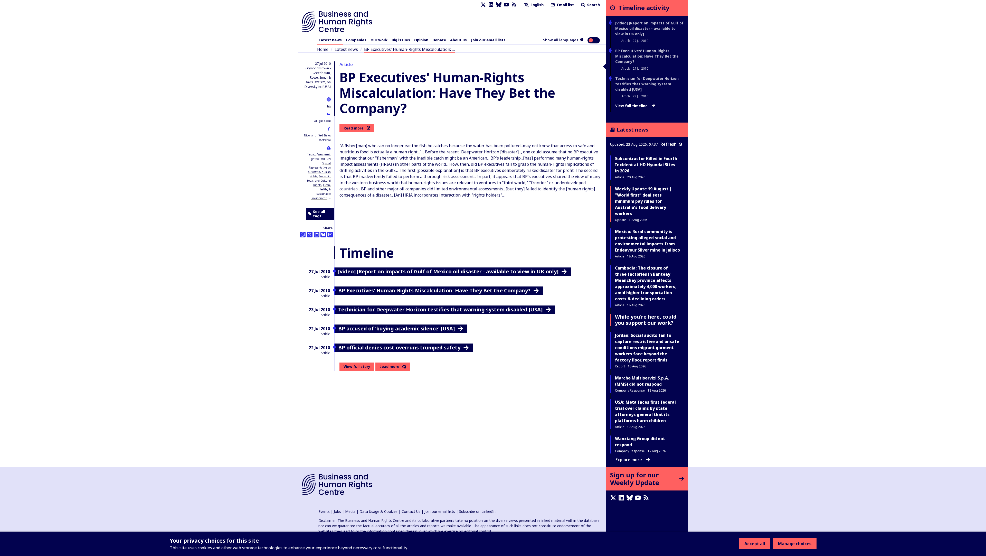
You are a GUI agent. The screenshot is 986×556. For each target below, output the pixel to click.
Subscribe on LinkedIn (477, 511)
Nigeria (308, 135)
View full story (357, 366)
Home (322, 49)
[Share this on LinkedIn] (316, 234)
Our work (379, 40)
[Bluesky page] (499, 4)
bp (329, 106)
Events (324, 511)
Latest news (330, 40)
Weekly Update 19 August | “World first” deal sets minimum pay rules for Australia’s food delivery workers (643, 201)
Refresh (668, 144)
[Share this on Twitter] (309, 234)
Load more (389, 366)
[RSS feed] (514, 4)
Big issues (401, 40)
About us (458, 40)
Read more (354, 128)
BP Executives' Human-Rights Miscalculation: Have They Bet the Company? (647, 56)
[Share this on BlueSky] (323, 234)
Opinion (421, 40)
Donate (439, 40)
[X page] (483, 4)
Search (593, 4)
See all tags (319, 214)
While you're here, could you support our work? (646, 319)
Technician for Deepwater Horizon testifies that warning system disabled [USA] (647, 84)
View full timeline (632, 106)
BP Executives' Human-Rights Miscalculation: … (409, 49)
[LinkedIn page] (491, 4)
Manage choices (794, 543)
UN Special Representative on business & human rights (319, 167)
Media (350, 511)
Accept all (754, 543)
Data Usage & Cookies (378, 511)
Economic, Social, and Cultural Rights (319, 180)
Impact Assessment (319, 154)
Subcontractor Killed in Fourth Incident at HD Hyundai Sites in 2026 (646, 165)
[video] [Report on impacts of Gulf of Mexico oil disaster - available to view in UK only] (649, 28)
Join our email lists (488, 40)
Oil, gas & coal (322, 121)
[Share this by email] (330, 234)
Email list (565, 4)
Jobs (337, 511)
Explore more (628, 459)
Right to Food (317, 159)
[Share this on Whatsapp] (303, 234)
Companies (356, 40)
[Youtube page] (506, 4)
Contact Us (411, 511)
